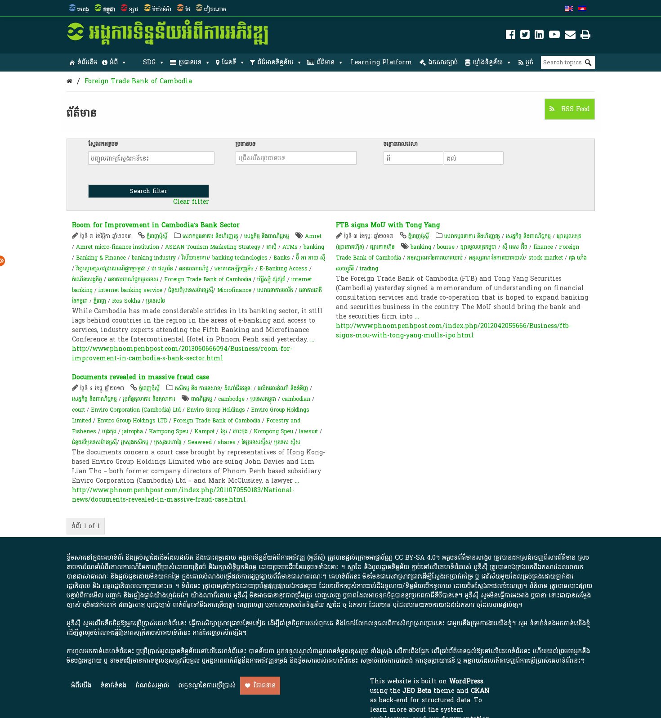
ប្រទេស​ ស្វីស (287, 442)
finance (543, 247)
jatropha (132, 431)
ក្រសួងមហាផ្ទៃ (168, 442)
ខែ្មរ (223, 431)
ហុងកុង (109, 431)
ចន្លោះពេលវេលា (401, 144)
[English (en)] (569, 9)
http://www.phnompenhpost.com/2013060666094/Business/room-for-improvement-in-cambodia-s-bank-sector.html (182, 353)
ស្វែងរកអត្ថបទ (103, 144)
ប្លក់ (529, 62)
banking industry (154, 258)
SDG (149, 62)
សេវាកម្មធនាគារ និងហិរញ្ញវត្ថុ (210, 236)
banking (314, 247)
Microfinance (234, 290)
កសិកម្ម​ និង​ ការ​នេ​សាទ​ (197, 388)
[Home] (69, 81)
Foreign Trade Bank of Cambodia (138, 81)
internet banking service (130, 290)
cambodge (231, 399)
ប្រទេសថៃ (155, 301)
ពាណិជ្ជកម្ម (201, 399)
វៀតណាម (215, 9)
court (78, 410)
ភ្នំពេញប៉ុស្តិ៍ (157, 236)
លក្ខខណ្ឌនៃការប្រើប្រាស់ (207, 685)
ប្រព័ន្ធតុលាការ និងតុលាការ (149, 399)
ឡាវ (133, 9)
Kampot (204, 431)
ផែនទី (229, 62)
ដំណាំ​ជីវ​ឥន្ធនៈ (238, 388)
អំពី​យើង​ (81, 685)
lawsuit (308, 431)
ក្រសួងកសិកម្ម (134, 442)
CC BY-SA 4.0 (415, 557)
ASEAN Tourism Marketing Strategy (212, 247)
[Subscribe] (570, 36)
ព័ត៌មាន (326, 62)
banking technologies (240, 258)
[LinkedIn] (539, 36)
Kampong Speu (168, 431)
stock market (545, 258)
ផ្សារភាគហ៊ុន (382, 247)
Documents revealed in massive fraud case (140, 377)
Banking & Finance (101, 258)
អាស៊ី (271, 247)
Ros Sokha (126, 301)
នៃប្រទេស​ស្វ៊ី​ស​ (255, 442)
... (312, 339)
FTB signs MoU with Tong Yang (388, 225)
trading (369, 269)
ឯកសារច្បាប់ (443, 62)
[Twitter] (525, 36)
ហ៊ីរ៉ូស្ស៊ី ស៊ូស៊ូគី (271, 279)
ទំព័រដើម (87, 62)
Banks (281, 258)
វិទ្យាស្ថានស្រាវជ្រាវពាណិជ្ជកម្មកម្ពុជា (111, 269)
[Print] (585, 36)
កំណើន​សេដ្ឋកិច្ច (87, 279)
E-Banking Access (283, 269)
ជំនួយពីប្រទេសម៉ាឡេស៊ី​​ (190, 290)
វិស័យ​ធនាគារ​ (195, 258)
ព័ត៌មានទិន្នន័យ (275, 62)
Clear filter (191, 202)
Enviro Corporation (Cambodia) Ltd (136, 410)
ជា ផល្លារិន (162, 269)
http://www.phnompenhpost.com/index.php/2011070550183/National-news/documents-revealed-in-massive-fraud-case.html (183, 495)
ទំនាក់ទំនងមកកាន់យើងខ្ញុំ (560, 623)
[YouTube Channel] (554, 36)
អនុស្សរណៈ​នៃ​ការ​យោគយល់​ (496, 258)
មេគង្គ (83, 9)
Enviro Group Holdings (216, 410)
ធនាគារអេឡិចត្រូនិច (234, 269)
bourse (446, 247)
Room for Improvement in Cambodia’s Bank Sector (156, 225)
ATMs (290, 247)
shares (227, 442)
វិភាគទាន (265, 685)
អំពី (114, 62)
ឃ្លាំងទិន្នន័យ (488, 62)
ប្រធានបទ (190, 62)
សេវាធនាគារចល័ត (275, 290)
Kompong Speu (273, 431)
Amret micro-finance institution (117, 247)
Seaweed (200, 442)
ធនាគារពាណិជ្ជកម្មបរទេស (133, 279)
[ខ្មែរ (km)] (582, 9)
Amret (313, 236)
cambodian (296, 399)
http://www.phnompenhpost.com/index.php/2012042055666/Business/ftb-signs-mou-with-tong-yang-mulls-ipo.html (453, 330)
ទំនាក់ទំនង (113, 685)
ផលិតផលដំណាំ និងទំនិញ (283, 388)
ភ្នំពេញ (100, 301)
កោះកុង (240, 431)
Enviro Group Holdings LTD (132, 421)
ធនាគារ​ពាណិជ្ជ (194, 269)
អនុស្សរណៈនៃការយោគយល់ (435, 258)
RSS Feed (574, 109)
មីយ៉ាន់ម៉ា (161, 9)
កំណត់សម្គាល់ (152, 685)
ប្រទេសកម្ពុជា (263, 399)
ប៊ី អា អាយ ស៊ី (310, 258)
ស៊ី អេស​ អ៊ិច (514, 247)
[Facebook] (510, 36)
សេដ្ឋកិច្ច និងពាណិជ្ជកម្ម (266, 236)
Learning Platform (381, 62)
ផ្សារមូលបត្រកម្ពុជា (478, 247)
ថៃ (187, 9)
